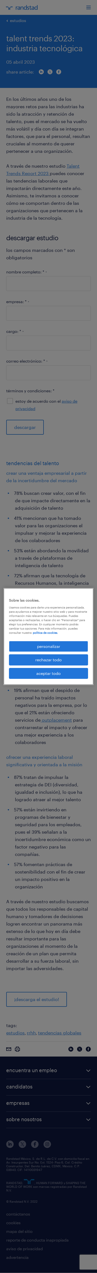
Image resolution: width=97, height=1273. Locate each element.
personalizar (48, 646)
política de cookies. (45, 632)
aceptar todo (48, 673)
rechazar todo (48, 659)
